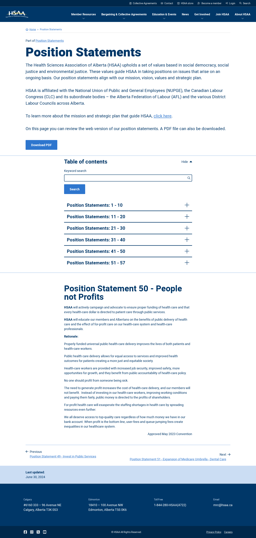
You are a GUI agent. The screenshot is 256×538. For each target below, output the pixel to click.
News (185, 14)
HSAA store (185, 3)
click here (163, 116)
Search (246, 3)
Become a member (209, 3)
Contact (168, 3)
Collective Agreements (145, 3)
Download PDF (41, 145)
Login (232, 3)
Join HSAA (222, 14)
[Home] (17, 14)
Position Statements (50, 40)
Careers (228, 532)
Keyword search (75, 171)
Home (32, 29)
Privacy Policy (213, 532)
